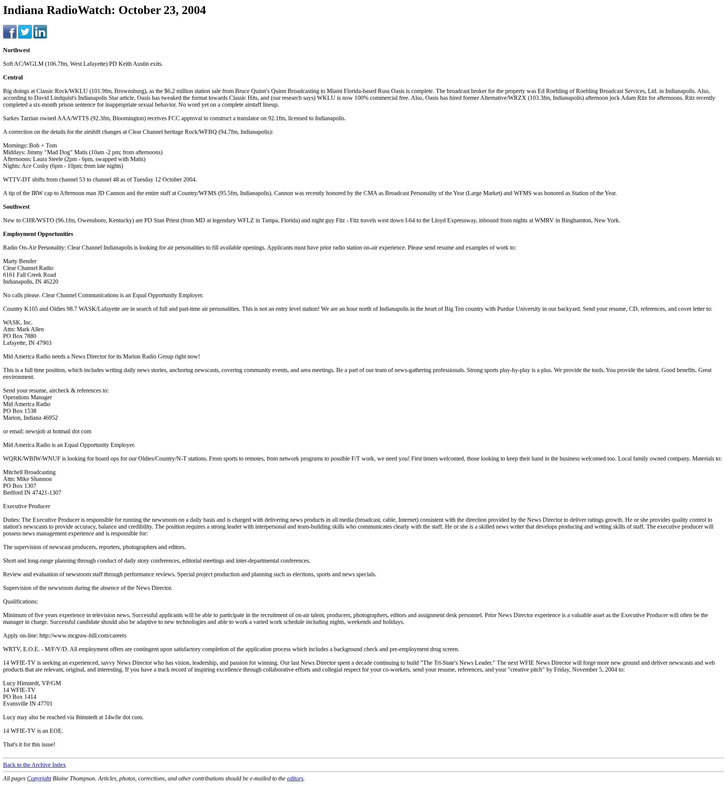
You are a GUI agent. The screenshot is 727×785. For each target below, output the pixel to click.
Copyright (39, 778)
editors (295, 778)
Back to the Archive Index (34, 765)
